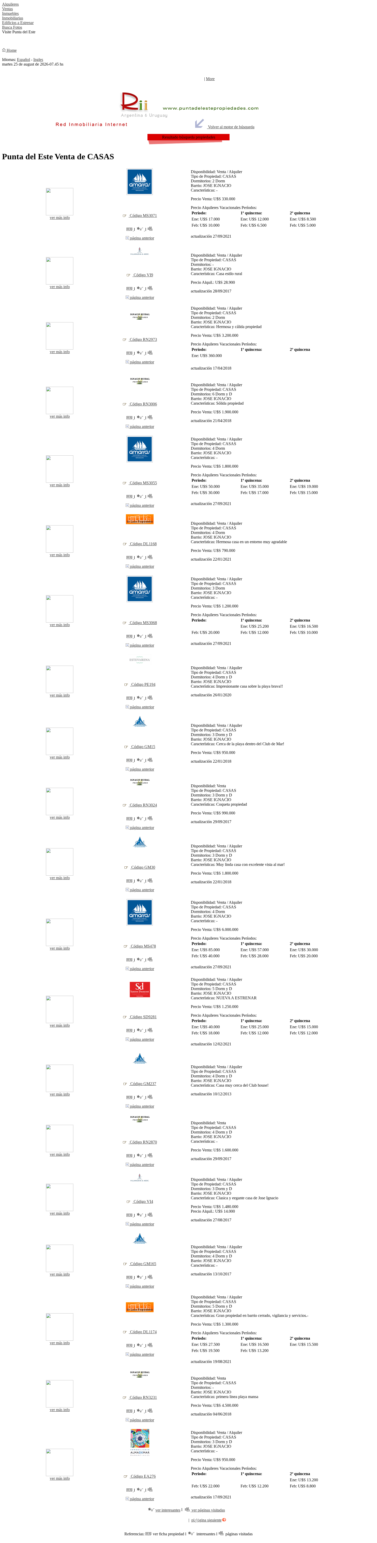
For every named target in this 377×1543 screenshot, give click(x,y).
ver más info (60, 217)
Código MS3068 (143, 623)
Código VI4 (143, 1201)
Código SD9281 (143, 1017)
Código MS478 (143, 946)
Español (23, 59)
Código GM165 (142, 1264)
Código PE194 (142, 684)
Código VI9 (143, 275)
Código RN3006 (143, 404)
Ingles (38, 59)
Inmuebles (10, 13)
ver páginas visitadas (208, 1510)
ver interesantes (167, 1510)
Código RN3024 (143, 805)
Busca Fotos (12, 27)
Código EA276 (143, 1476)
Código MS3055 (143, 483)
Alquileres (10, 4)
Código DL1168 (143, 544)
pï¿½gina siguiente (206, 1520)
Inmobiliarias (12, 18)
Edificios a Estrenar (18, 22)
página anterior (141, 238)
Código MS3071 (143, 215)
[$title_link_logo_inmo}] (140, 194)
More (210, 79)
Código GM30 (142, 867)
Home (11, 50)
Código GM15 (142, 746)
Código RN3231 (143, 1397)
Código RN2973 (143, 339)
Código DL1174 (143, 1332)
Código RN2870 (143, 1142)
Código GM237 (142, 1084)
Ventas (7, 9)
